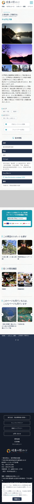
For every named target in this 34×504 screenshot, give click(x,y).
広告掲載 (17, 441)
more (3, 240)
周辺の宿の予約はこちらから (15, 218)
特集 (3, 6)
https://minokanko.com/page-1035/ (15, 177)
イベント (30, 6)
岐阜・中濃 (6, 111)
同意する (17, 499)
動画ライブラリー (17, 428)
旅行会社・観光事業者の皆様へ (17, 417)
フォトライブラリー (17, 423)
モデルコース (10, 6)
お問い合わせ (17, 433)
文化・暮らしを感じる (9, 118)
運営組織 (17, 439)
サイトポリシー (17, 444)
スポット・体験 (21, 6)
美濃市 (15, 111)
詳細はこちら (6, 308)
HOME (3, 335)
